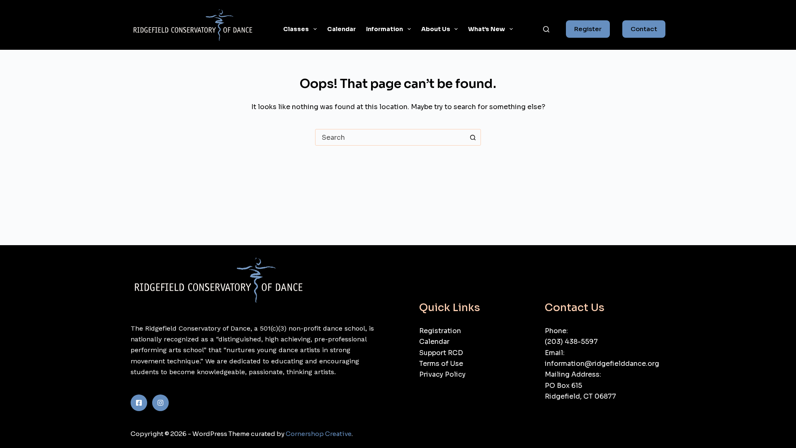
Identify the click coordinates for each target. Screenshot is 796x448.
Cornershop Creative (319, 434)
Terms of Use (441, 363)
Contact (644, 29)
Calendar (341, 29)
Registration (440, 330)
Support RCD (441, 352)
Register (588, 29)
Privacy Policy (442, 374)
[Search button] (473, 137)
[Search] (546, 29)
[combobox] (390, 137)
